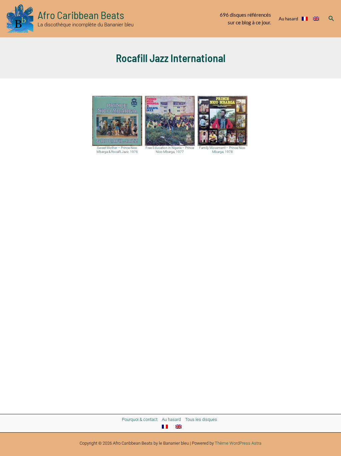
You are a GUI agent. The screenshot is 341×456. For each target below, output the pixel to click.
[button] (331, 18)
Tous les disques (201, 419)
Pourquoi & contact (140, 419)
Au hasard (288, 18)
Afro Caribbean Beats (81, 14)
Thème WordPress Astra (238, 443)
